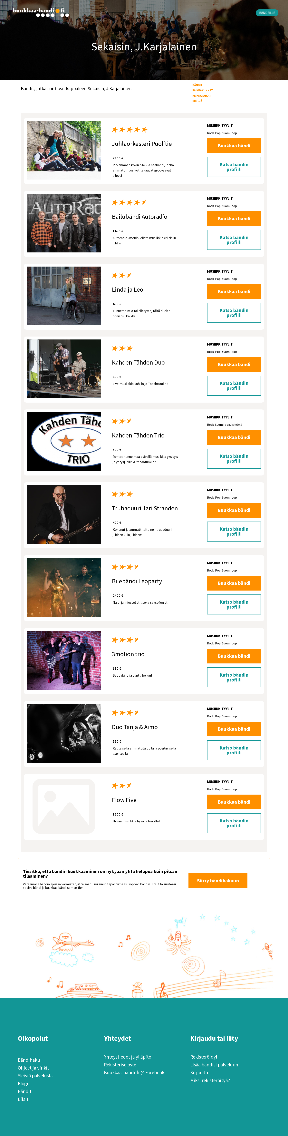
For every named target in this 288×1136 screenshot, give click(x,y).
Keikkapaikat (201, 95)
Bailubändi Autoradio (139, 216)
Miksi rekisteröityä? (210, 1080)
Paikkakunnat (202, 90)
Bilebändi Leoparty (137, 581)
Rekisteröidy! (203, 1057)
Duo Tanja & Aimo (135, 727)
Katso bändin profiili (234, 166)
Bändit (197, 85)
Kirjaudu (199, 1072)
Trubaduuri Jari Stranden (145, 508)
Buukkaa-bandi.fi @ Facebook (134, 1072)
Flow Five (124, 800)
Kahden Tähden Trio (138, 435)
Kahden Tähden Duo (138, 362)
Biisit (23, 1099)
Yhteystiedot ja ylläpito (127, 1057)
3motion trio (128, 654)
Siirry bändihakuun (218, 880)
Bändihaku (29, 1060)
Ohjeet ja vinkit (33, 1068)
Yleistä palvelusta (35, 1075)
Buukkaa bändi (234, 145)
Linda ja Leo (127, 289)
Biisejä (197, 101)
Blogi (23, 1083)
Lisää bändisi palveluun (214, 1065)
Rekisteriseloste (120, 1065)
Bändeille (267, 13)
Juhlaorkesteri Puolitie (142, 144)
